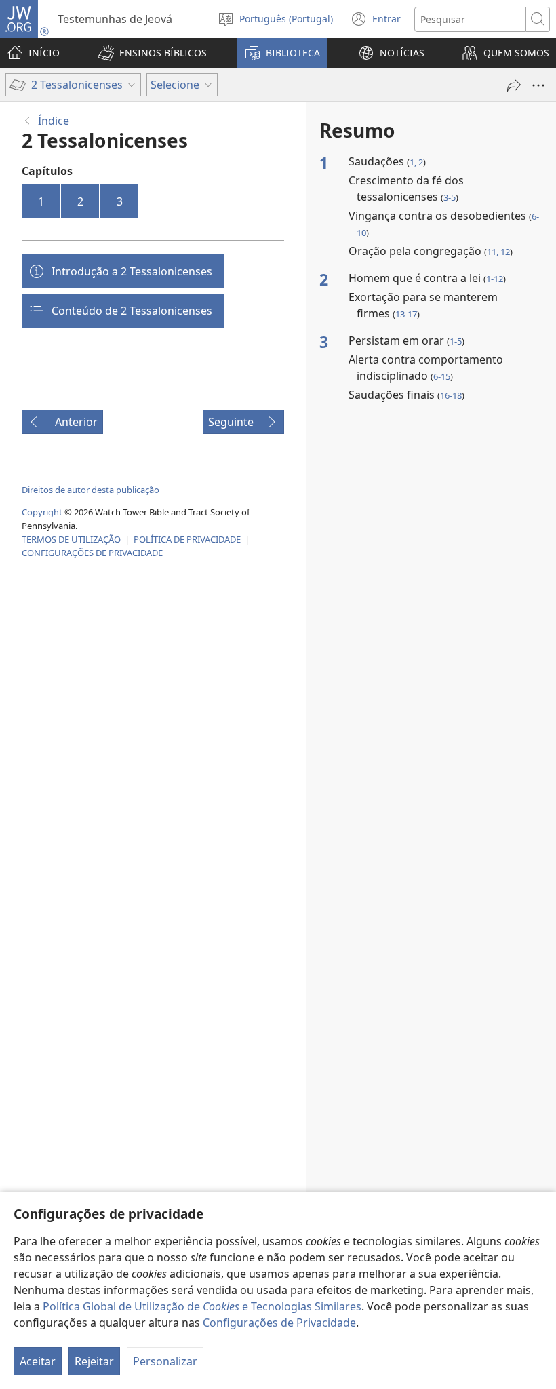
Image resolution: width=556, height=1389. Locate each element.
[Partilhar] (514, 85)
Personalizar (165, 1361)
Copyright (42, 512)
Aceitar (38, 1361)
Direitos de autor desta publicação (90, 490)
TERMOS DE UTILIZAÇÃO (71, 539)
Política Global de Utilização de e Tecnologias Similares (202, 1306)
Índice (53, 120)
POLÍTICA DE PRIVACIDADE (187, 539)
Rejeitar (94, 1361)
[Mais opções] (538, 85)
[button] (152, 53)
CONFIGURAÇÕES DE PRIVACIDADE (92, 553)
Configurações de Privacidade (279, 1322)
